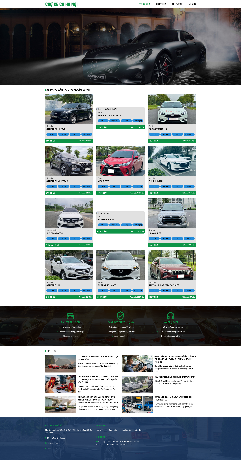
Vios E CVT (103, 181)
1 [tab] (118, 83)
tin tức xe (177, 4)
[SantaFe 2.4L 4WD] (69, 108)
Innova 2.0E (155, 233)
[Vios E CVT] (120, 160)
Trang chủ (100, 430)
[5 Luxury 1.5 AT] (103, 213)
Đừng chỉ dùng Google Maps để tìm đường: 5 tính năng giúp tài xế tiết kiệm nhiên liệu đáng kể (175, 359)
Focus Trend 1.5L (158, 129)
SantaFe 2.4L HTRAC (57, 181)
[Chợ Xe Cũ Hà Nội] (61, 4)
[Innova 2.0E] (172, 213)
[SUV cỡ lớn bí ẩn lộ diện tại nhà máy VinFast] (137, 384)
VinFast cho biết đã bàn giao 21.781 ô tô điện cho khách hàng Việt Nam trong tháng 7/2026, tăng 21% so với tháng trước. (98, 400)
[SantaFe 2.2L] (69, 265)
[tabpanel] (120, 42)
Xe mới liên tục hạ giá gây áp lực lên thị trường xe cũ (173, 398)
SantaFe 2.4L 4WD (56, 129)
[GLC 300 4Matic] (69, 213)
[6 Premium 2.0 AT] (120, 265)
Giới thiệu (113, 430)
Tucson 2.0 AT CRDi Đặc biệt (164, 285)
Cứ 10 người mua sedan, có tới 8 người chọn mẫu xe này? (98, 358)
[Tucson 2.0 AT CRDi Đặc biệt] (172, 265)
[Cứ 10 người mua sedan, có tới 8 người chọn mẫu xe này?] (60, 363)
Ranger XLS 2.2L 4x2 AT (110, 115)
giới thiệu (161, 4)
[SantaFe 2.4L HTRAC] (69, 160)
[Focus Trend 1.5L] (172, 108)
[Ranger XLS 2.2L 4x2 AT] (106, 108)
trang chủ (144, 4)
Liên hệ (138, 430)
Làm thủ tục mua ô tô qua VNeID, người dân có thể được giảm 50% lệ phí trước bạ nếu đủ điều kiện (98, 379)
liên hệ (192, 4)
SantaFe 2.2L (53, 285)
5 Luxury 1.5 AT (106, 219)
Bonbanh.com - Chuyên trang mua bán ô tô (114, 444)
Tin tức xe (126, 430)
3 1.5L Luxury (156, 181)
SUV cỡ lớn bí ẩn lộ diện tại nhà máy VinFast (175, 377)
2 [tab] (122, 83)
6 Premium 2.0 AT (107, 285)
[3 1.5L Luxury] (172, 160)
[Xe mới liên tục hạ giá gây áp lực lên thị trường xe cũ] (137, 404)
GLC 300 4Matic (54, 233)
